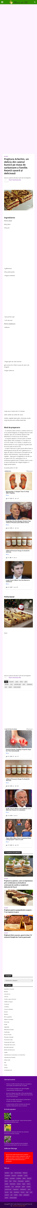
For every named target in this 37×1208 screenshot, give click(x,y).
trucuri (22, 1192)
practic (28, 1186)
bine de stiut (18, 1173)
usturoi (7, 1195)
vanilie (15, 1195)
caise (16, 681)
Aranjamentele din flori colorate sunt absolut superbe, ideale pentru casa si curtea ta (18, 1105)
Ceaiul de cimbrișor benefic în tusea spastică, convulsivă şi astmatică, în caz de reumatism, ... (16, 1144)
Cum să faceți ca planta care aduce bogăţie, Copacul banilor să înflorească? (17, 1089)
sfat (11, 1192)
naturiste (7, 1186)
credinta (19, 1178)
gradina (27, 1181)
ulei (27, 1192)
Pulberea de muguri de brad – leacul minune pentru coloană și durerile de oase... (17, 1121)
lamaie (6, 684)
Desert (6, 156)
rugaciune (15, 1189)
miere (28, 1184)
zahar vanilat (17, 687)
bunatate (20, 1175)
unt (6, 687)
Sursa (5, 633)
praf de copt (17, 684)
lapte (23, 1184)
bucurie (11, 681)
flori (10, 1181)
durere (29, 1178)
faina (21, 681)
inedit (6, 1184)
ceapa (6, 1178)
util (11, 1195)
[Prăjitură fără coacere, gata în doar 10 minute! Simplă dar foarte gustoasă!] (18, 923)
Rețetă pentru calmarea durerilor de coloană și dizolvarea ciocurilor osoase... (16, 1132)
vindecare (26, 1195)
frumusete (20, 1181)
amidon (7, 1173)
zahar (10, 687)
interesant (12, 1184)
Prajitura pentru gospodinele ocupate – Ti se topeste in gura (18, 911)
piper (23, 1186)
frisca (14, 1181)
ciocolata (12, 1178)
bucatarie (7, 1175)
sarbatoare (23, 1189)
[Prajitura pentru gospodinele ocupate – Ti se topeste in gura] (18, 897)
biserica (25, 1173)
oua (11, 684)
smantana (29, 684)
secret (6, 1192)
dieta (24, 1178)
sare (24, 684)
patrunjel (17, 1186)
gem (26, 681)
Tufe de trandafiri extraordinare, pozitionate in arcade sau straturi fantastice (18, 1100)
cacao (25, 1175)
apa (12, 1173)
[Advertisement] (18, 79)
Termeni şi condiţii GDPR (19, 1206)
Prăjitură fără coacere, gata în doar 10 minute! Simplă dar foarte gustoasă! (18, 936)
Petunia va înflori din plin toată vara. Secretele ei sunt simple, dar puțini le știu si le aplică (18, 1084)
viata (20, 1195)
